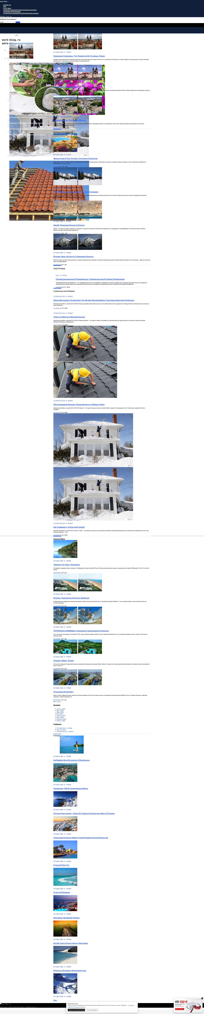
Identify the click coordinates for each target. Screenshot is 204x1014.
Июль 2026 (60, 710)
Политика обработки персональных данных (20, 10)
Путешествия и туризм (14, 42)
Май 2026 (60, 714)
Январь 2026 (61, 720)
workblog (56, 64)
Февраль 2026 (61, 719)
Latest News (7, 8)
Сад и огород (11, 58)
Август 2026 (61, 709)
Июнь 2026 (60, 712)
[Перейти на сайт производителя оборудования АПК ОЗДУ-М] (188, 1005)
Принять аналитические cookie (76, 1010)
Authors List (7, 5)
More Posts (57, 701)
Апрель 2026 (61, 715)
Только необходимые (92, 1010)
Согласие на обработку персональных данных (21, 13)
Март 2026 (60, 717)
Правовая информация (12, 11)
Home (4, 6)
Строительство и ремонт (15, 50)
